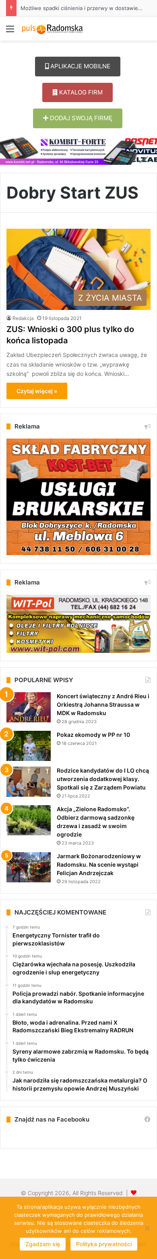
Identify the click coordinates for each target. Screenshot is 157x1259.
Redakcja (23, 318)
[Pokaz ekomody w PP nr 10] (28, 746)
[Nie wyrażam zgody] (147, 1228)
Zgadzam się (42, 1244)
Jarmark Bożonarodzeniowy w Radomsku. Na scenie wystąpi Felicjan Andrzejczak (99, 864)
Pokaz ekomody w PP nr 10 (93, 734)
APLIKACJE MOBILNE (79, 66)
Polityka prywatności (104, 1244)
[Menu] (10, 32)
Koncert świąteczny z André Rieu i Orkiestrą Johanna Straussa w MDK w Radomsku (103, 704)
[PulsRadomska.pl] (52, 28)
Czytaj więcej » (37, 391)
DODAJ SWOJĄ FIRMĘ (80, 118)
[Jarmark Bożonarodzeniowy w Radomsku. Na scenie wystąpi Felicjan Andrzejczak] (28, 867)
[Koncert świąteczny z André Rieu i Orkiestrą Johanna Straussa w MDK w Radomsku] (28, 707)
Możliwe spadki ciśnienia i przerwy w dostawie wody (87, 8)
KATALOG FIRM (80, 92)
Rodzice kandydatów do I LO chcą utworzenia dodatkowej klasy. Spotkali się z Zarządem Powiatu (103, 779)
